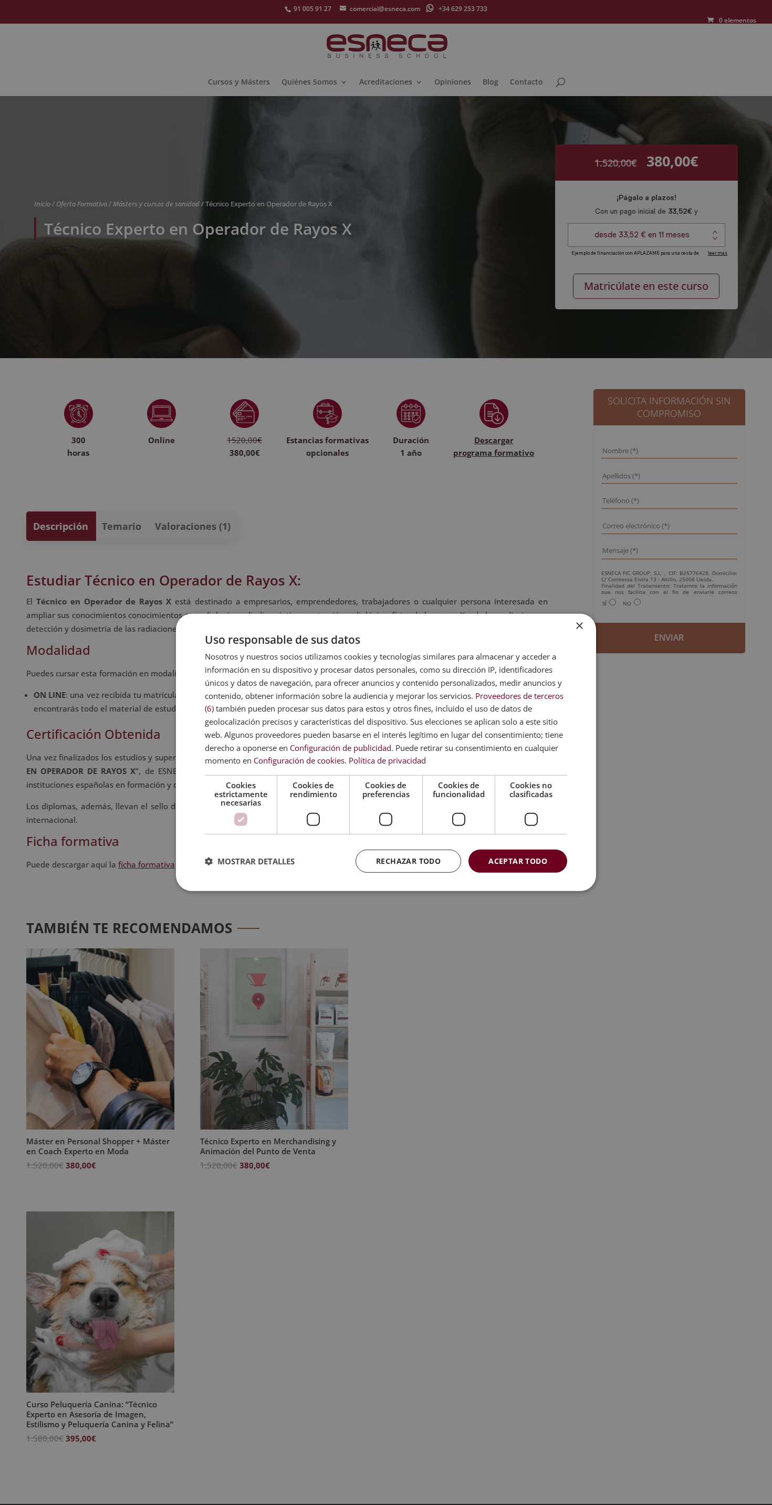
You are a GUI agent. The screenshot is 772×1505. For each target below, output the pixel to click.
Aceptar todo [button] (517, 860)
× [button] (579, 626)
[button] (250, 861)
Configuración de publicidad (340, 747)
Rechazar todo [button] (408, 860)
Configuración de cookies (299, 760)
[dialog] (386, 752)
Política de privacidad (387, 760)
